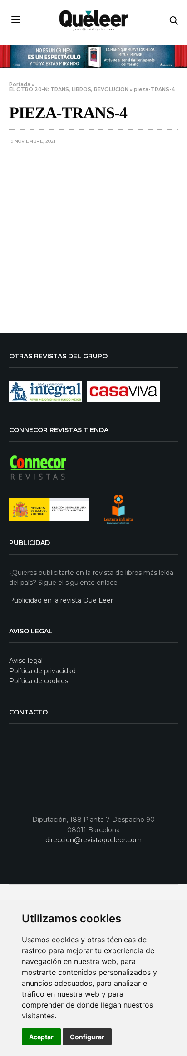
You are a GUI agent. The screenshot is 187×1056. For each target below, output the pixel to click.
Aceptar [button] (41, 1037)
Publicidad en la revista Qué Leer (61, 600)
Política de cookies (38, 681)
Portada (19, 84)
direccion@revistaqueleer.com (93, 840)
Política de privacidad (42, 671)
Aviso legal (26, 660)
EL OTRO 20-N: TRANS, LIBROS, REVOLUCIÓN (68, 89)
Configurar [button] (87, 1037)
